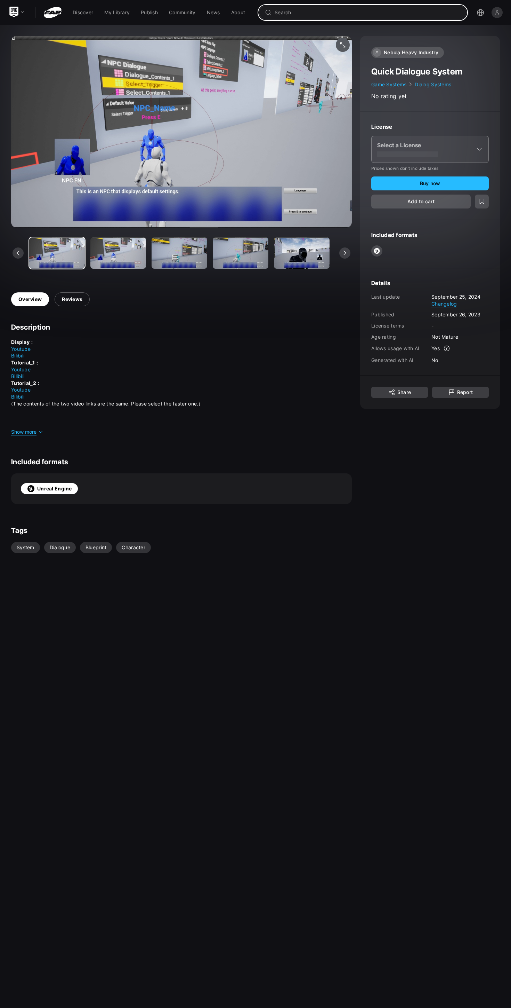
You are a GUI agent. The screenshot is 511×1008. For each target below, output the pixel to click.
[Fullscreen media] (343, 45)
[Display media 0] (57, 253)
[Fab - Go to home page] (53, 12)
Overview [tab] (30, 299)
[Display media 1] (118, 253)
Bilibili (17, 356)
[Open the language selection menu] (480, 12)
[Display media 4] (302, 253)
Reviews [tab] (72, 299)
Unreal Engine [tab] (54, 488)
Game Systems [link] (388, 84)
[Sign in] (497, 12)
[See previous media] (18, 253)
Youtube (21, 349)
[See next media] (344, 253)
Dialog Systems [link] (433, 84)
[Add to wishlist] (482, 202)
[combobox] (368, 12)
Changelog (444, 304)
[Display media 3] (240, 253)
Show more (23, 432)
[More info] (447, 349)
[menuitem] (83, 12)
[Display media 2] (179, 253)
